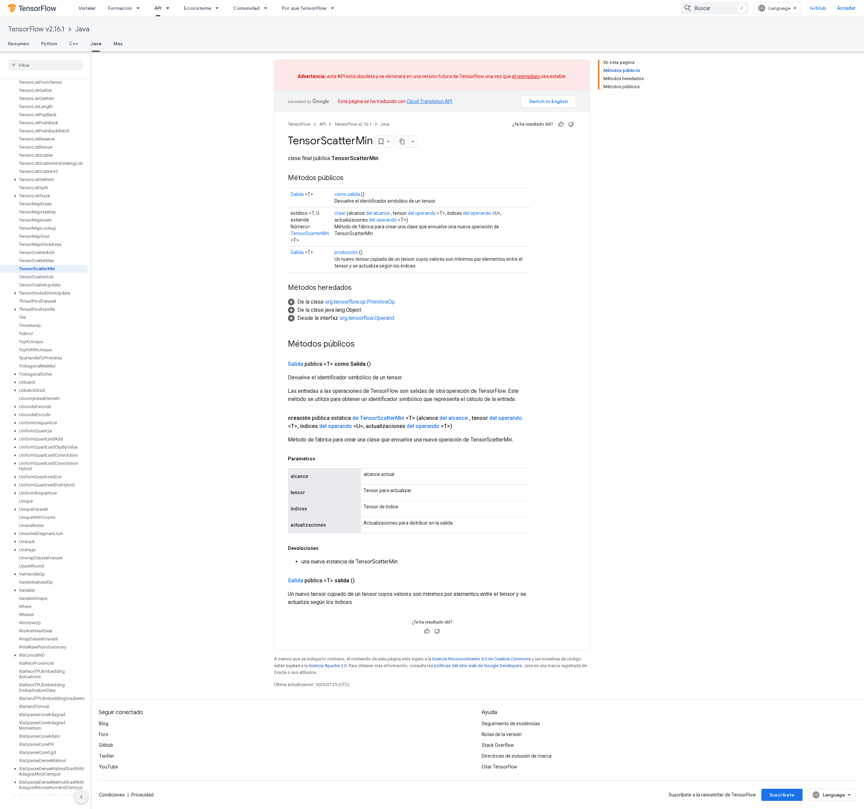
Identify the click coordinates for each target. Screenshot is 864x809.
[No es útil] (571, 124)
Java (82, 29)
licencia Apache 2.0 (328, 665)
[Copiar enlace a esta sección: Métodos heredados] (358, 288)
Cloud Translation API (429, 101)
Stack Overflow (498, 745)
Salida (297, 194)
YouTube (108, 766)
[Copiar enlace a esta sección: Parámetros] (322, 459)
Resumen (18, 44)
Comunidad (246, 8)
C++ (73, 44)
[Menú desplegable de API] (170, 8)
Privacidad (142, 795)
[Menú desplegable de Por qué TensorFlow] (334, 8)
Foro (103, 734)
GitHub (818, 8)
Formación (120, 8)
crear (340, 213)
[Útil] (561, 124)
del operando (422, 213)
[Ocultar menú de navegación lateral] (81, 797)
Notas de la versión (502, 734)
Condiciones (112, 795)
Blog (103, 723)
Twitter (106, 756)
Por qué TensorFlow (304, 8)
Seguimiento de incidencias (511, 723)
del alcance (378, 213)
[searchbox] (45, 65)
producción (346, 252)
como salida (347, 194)
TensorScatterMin (310, 233)
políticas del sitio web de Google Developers (478, 665)
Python (49, 44)
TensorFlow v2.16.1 (36, 29)
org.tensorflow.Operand (367, 318)
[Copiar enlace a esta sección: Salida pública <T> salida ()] (363, 581)
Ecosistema (197, 8)
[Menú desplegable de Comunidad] (268, 8)
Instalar (87, 8)
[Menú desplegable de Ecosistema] (219, 8)
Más (118, 44)
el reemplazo (526, 76)
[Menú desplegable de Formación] (140, 8)
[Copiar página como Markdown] (402, 141)
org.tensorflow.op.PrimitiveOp (360, 302)
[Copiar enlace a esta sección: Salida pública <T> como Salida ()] (379, 364)
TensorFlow (299, 124)
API (158, 8)
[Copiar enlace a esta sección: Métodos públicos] (350, 178)
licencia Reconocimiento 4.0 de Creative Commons (481, 658)
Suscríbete (782, 795)
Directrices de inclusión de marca (516, 756)
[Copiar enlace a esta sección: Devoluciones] (325, 548)
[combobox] (714, 8)
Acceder (846, 8)
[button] (44, 180)
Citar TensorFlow (499, 766)
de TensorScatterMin (378, 418)
